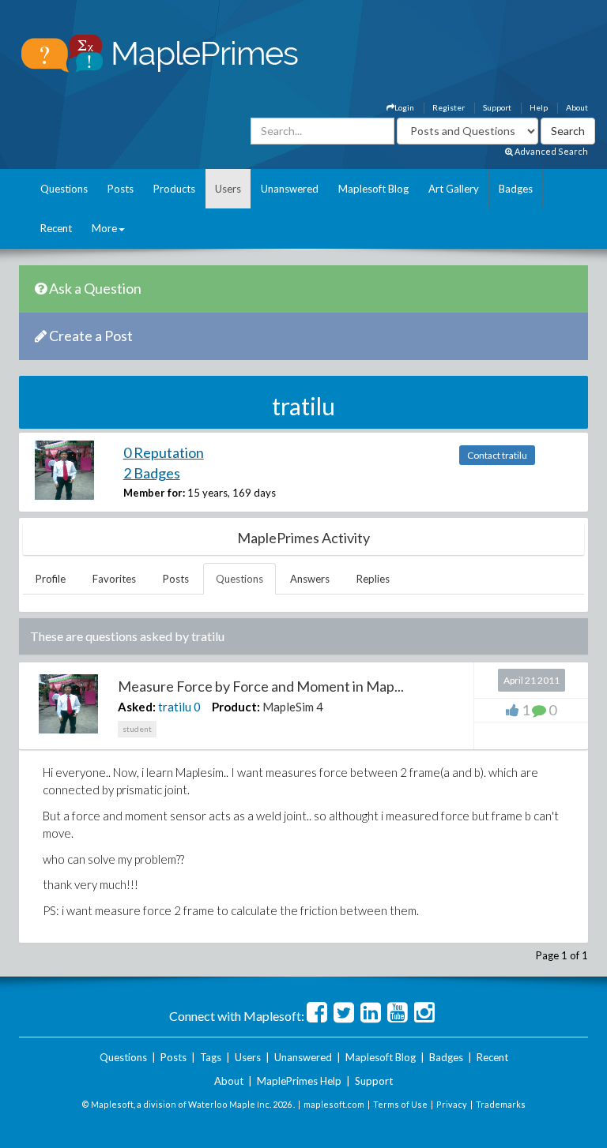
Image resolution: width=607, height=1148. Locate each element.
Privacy (451, 1104)
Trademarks (501, 1104)
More (104, 228)
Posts (120, 188)
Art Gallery (453, 188)
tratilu (174, 707)
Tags (210, 1057)
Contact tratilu (497, 455)
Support (497, 107)
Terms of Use (400, 1104)
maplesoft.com (334, 1104)
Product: (236, 707)
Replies (373, 578)
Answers (310, 578)
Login (404, 107)
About (577, 107)
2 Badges (151, 473)
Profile (51, 578)
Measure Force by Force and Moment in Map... (261, 686)
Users (228, 188)
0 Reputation (163, 452)
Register (448, 107)
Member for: (154, 492)
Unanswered (290, 188)
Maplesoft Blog (373, 188)
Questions (64, 188)
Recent (56, 228)
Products (174, 188)
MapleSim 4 (292, 707)
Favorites (114, 578)
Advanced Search (550, 151)
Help (539, 107)
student (137, 728)
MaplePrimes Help (299, 1081)
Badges (516, 188)
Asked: (137, 707)
